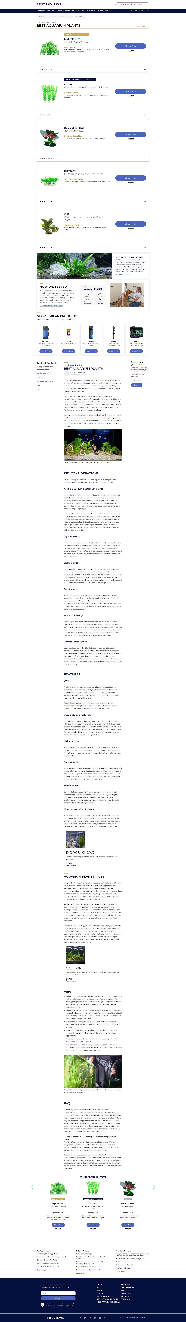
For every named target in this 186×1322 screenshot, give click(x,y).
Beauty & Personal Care (65, 11)
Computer (50, 11)
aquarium (67, 1166)
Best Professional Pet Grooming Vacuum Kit (52, 1257)
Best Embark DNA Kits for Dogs (48, 1266)
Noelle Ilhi (81, 372)
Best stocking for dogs (84, 1254)
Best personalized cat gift (124, 1265)
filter (72, 506)
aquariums (109, 687)
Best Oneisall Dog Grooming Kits (48, 1263)
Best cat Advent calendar (124, 1262)
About (100, 1290)
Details (81, 16)
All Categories (103, 11)
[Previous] (32, 1186)
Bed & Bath (80, 11)
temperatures (69, 1145)
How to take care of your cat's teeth (88, 1270)
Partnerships (127, 1287)
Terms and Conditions (107, 1299)
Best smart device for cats (85, 1267)
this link (56, 1305)
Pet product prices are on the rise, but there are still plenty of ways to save (92, 1263)
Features (40, 377)
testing (136, 262)
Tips (38, 385)
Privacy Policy (103, 1296)
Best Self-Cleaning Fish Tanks (47, 1260)
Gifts (147, 11)
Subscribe (58, 1298)
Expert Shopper (128, 1293)
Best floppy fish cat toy (123, 1268)
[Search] (117, 4)
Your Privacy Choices (107, 1302)
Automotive (91, 11)
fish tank (67, 410)
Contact (101, 1293)
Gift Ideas (125, 1296)
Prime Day (125, 1299)
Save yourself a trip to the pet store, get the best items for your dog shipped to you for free (132, 1255)
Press (123, 1290)
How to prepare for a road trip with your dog (130, 1259)
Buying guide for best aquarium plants (45, 368)
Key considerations (44, 373)
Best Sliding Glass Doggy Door (47, 1254)
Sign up (136, 385)
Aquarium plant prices (45, 381)
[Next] (153, 1186)
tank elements (87, 708)
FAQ (38, 390)
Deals (141, 11)
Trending (133, 11)
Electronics (41, 11)
